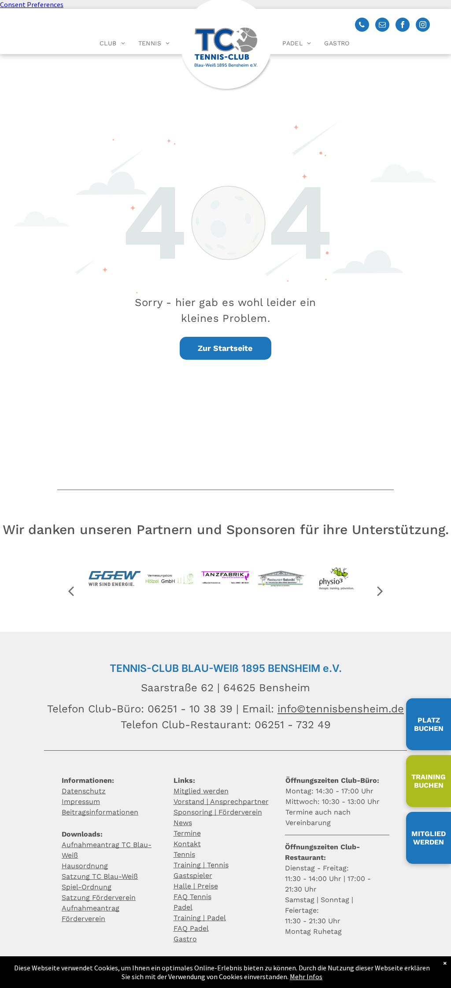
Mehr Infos (306, 976)
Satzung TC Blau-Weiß (100, 876)
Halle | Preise (196, 886)
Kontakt (187, 844)
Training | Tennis (201, 865)
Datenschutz (84, 791)
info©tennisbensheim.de (340, 709)
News (183, 822)
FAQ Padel (191, 928)
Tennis (184, 854)
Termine (187, 833)
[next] (380, 591)
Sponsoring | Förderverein (218, 812)
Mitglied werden (201, 791)
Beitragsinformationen (100, 812)
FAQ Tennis (192, 896)
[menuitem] (112, 43)
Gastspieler (193, 875)
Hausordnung (85, 866)
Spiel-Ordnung (86, 887)
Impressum (81, 801)
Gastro (185, 939)
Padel (183, 907)
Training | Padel (200, 918)
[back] (71, 591)
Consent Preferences (31, 4)
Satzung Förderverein (99, 897)
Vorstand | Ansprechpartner (221, 801)
